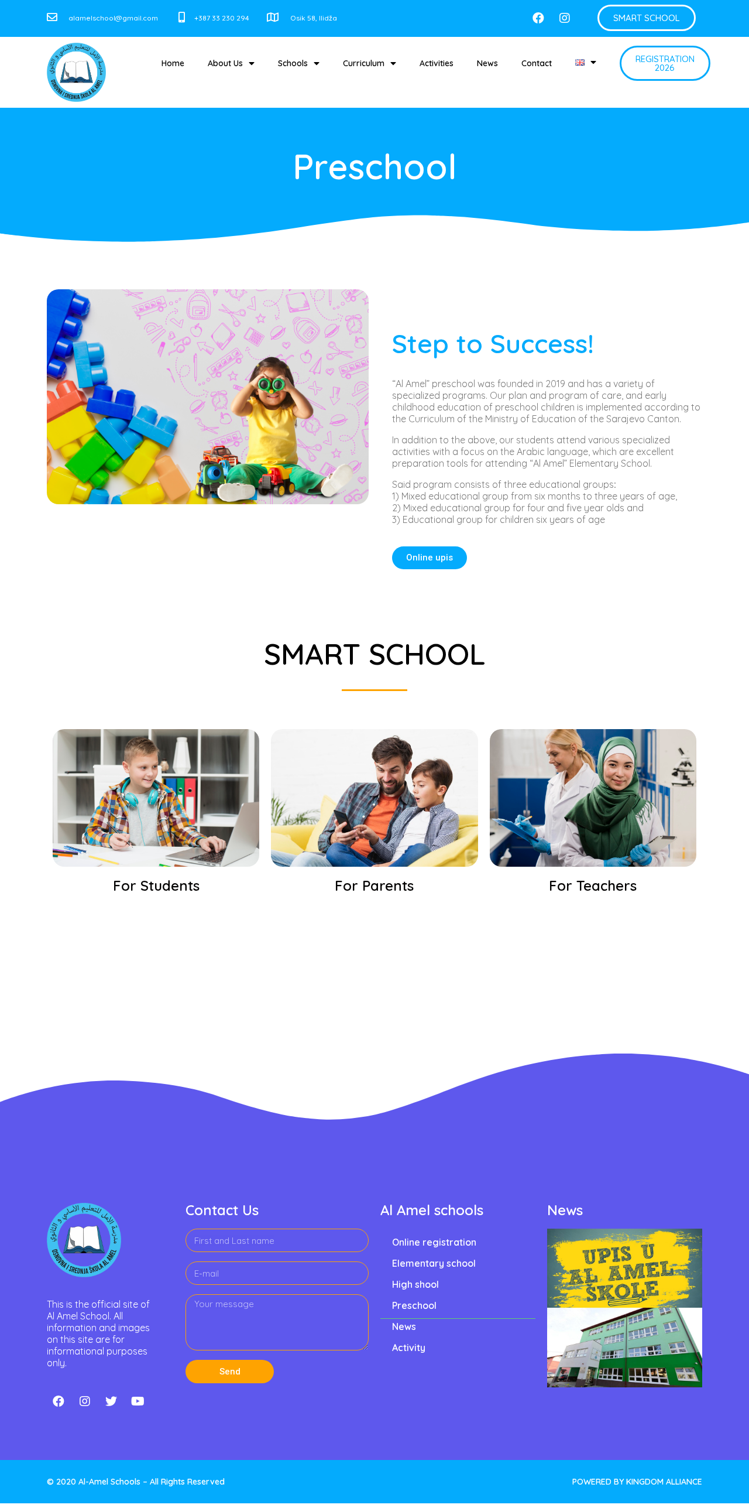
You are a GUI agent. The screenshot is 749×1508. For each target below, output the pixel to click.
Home (173, 63)
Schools (293, 63)
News (487, 63)
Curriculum (363, 63)
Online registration (434, 1242)
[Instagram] (564, 18)
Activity (408, 1347)
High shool (415, 1284)
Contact (536, 63)
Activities (436, 63)
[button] (646, 18)
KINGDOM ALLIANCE (664, 1481)
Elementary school (434, 1263)
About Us (225, 63)
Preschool (414, 1305)
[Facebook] (538, 18)
